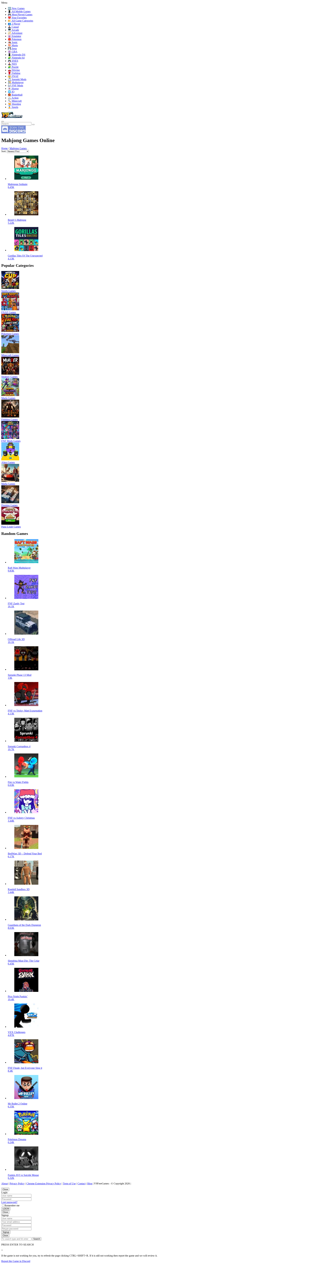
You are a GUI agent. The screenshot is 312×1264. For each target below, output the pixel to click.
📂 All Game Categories (20, 20)
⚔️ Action (13, 97)
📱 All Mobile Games (19, 11)
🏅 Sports (13, 107)
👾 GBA (12, 51)
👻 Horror (13, 88)
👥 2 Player (14, 23)
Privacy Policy (17, 1183)
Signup (6, 1232)
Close (5, 1189)
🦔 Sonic (13, 42)
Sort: (3, 151)
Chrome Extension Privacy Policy (43, 1183)
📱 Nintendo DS (16, 54)
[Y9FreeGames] (12, 117)
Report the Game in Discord (15, 1261)
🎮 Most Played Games (20, 14)
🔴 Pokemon (14, 39)
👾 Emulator (14, 36)
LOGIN (6, 1208)
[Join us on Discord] (13, 132)
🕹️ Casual (13, 26)
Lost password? (9, 1202)
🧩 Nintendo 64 (16, 57)
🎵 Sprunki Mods (17, 79)
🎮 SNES (13, 60)
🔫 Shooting (14, 104)
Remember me (12, 1205)
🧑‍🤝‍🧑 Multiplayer (16, 82)
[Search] (2, 121)
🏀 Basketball (15, 94)
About (4, 1183)
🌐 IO (11, 91)
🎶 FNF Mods (15, 85)
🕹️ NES (12, 64)
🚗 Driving (14, 70)
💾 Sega (12, 48)
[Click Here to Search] (33, 124)
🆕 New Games (16, 8)
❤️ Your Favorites (17, 17)
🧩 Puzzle (13, 67)
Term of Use (69, 1183)
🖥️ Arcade (13, 30)
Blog (89, 1183)
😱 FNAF (13, 76)
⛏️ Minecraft (15, 101)
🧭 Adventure (15, 33)
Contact (81, 1183)
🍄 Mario (13, 45)
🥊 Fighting (14, 73)
